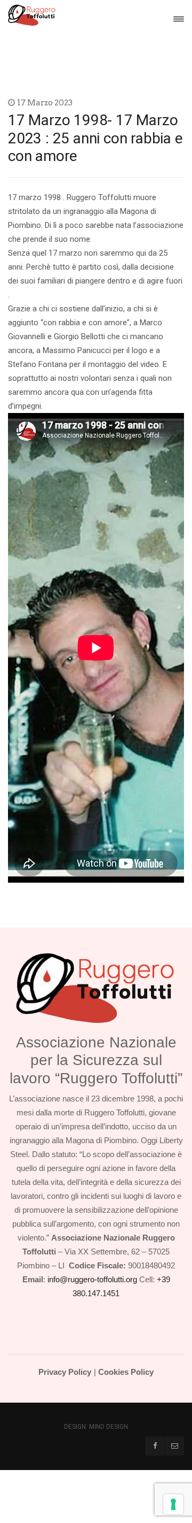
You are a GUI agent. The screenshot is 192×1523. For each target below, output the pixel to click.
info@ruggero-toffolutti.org (92, 1279)
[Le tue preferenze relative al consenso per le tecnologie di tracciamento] (173, 1504)
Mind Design (108, 1426)
